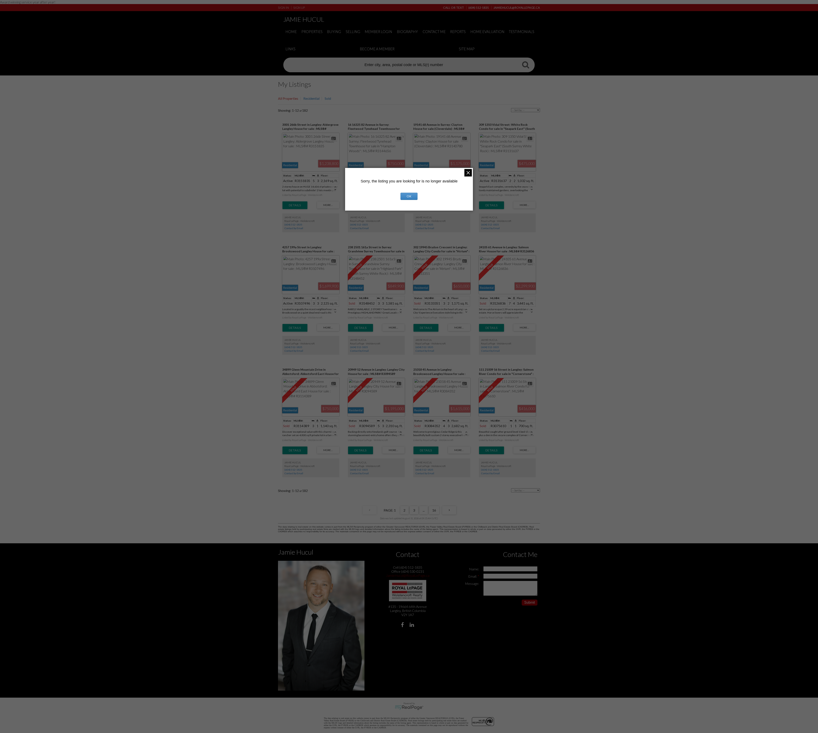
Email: (473, 576)
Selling (353, 31)
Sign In (283, 7)
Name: (474, 569)
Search (525, 64)
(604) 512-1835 (293, 224)
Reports (458, 31)
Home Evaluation (487, 31)
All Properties (288, 98)
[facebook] (403, 625)
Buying (334, 31)
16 (434, 510)
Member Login (378, 31)
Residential (311, 98)
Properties (312, 31)
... (424, 510)
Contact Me (434, 31)
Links (290, 49)
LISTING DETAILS (294, 205)
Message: (472, 583)
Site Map (467, 49)
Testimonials (521, 31)
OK (409, 196)
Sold (328, 98)
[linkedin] (412, 625)
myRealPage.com (409, 708)
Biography (407, 31)
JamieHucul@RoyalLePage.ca (407, 575)
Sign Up (299, 7)
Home (291, 31)
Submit (529, 602)
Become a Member (377, 49)
